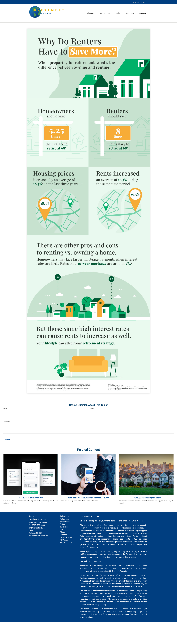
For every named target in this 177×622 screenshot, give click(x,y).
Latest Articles (66, 537)
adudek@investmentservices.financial (39, 535)
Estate (62, 524)
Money (63, 532)
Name (5, 408)
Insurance (64, 527)
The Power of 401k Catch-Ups (30, 498)
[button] (91, 13)
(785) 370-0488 (140, 2)
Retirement (64, 519)
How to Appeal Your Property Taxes (146, 498)
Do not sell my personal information (121, 557)
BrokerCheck (137, 521)
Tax (61, 529)
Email (92, 408)
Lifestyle (63, 535)
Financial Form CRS (91, 516)
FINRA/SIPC (131, 565)
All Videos (64, 540)
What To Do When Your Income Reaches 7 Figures (88, 498)
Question (6, 421)
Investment (65, 522)
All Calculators (66, 542)
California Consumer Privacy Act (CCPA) (97, 554)
